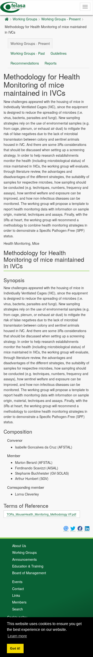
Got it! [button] (15, 648)
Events (17, 581)
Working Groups (25, 19)
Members (19, 602)
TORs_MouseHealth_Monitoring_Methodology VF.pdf (41, 514)
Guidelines (59, 53)
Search (17, 609)
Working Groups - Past (27, 53)
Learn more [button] (17, 636)
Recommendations (24, 63)
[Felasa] (12, 6)
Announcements (24, 559)
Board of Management (29, 572)
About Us (19, 545)
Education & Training (27, 566)
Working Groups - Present (61, 19)
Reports (51, 63)
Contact (18, 588)
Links (16, 595)
